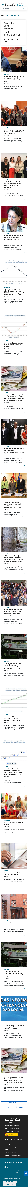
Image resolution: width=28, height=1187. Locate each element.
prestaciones (15, 37)
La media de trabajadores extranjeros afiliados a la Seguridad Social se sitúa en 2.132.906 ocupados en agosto (13, 772)
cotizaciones (8, 30)
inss (16, 32)
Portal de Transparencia (11, 1152)
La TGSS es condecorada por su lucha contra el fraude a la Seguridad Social (14, 131)
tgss (5, 41)
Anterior (7, 1107)
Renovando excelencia (11, 923)
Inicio (2, 15)
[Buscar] (24, 8)
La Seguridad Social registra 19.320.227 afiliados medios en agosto (13, 344)
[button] (24, 94)
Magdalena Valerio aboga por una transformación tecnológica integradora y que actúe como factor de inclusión (14, 452)
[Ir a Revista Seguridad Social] (16, 4)
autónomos (8, 28)
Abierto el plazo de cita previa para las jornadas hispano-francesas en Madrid (14, 1026)
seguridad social (12, 39)
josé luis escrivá (12, 34)
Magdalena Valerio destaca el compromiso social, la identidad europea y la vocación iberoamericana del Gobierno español (14, 239)
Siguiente (20, 1107)
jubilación (7, 37)
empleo (7, 32)
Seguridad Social (9, 24)
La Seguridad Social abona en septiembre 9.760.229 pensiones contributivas (14, 718)
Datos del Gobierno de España (13, 1155)
